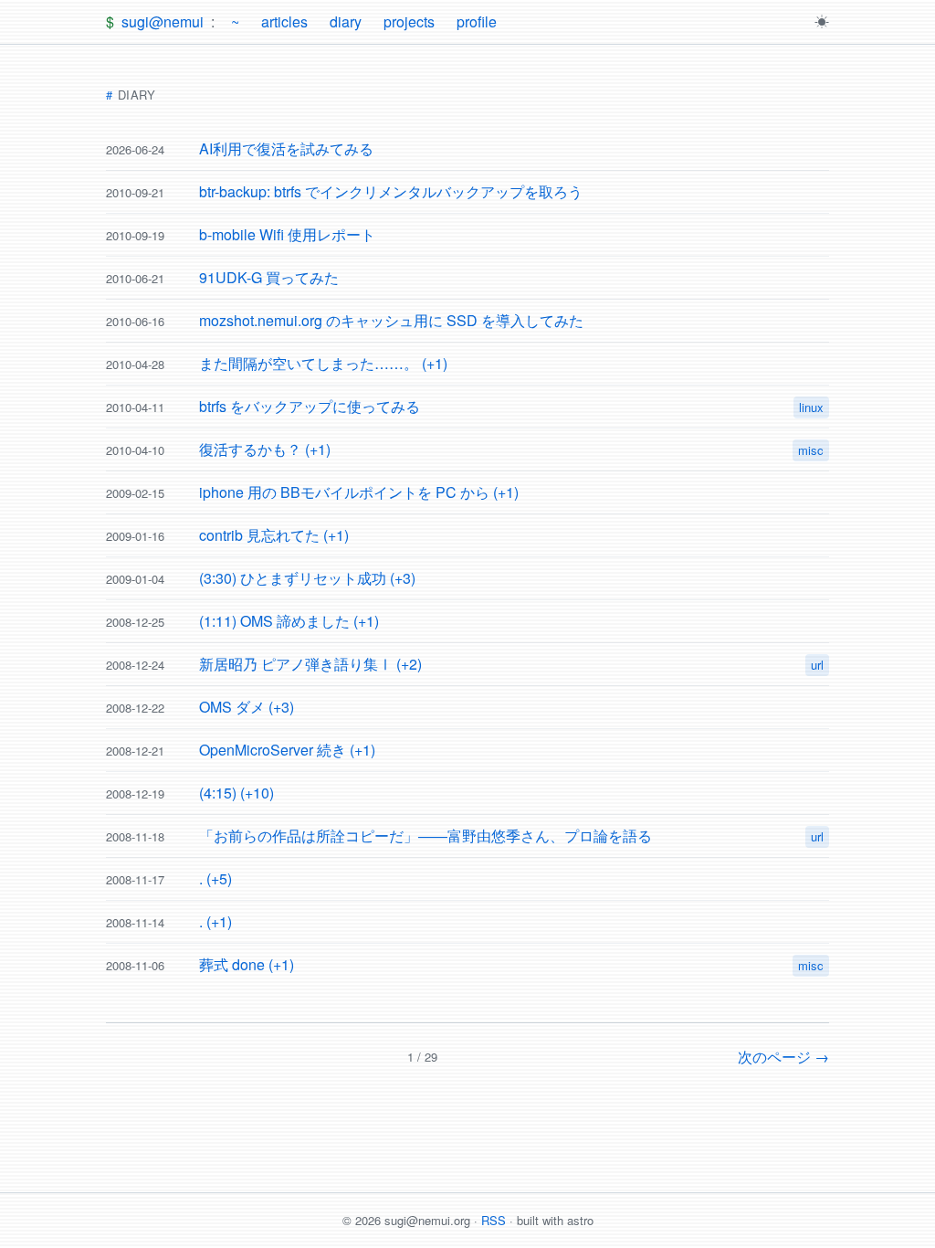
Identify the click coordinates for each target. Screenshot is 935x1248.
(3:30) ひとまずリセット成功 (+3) (307, 577)
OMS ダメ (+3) (246, 706)
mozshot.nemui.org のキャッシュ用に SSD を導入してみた (391, 320)
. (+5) (215, 878)
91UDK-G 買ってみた (269, 277)
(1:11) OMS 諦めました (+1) (289, 620)
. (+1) (215, 921)
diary (346, 21)
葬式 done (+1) (246, 964)
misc (811, 450)
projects (409, 21)
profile (477, 21)
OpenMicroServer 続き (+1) (287, 749)
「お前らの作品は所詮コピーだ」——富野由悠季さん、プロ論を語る (425, 835)
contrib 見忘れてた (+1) (274, 534)
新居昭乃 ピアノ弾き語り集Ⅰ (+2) (310, 663)
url (817, 664)
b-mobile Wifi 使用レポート (287, 234)
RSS (493, 1220)
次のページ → (783, 1056)
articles (284, 21)
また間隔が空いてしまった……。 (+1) (323, 363)
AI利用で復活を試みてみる (286, 148)
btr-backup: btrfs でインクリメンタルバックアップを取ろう (391, 191)
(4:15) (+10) (236, 792)
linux (811, 407)
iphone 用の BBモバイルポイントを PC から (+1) (359, 491)
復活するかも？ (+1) (265, 449)
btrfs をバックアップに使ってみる (309, 406)
